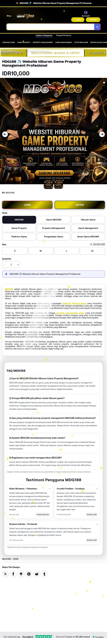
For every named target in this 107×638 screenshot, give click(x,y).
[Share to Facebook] (13, 574)
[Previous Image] (5, 134)
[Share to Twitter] (5, 574)
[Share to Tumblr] (44, 574)
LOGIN (78, 20)
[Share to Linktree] (21, 574)
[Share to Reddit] (36, 574)
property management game (70, 313)
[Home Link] (25, 16)
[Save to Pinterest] (28, 574)
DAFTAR (93, 20)
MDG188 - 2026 (10, 559)
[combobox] (50, 27)
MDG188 (9, 289)
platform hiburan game (74, 303)
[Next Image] (102, 134)
